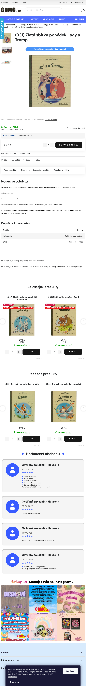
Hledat (59, 10)
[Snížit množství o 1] (45, 145)
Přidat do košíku (68, 145)
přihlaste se (60, 266)
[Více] (79, 19)
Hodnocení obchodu (43, 454)
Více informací (51, 120)
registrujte (78, 266)
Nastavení (14, 682)
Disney (28, 153)
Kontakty (15, 2)
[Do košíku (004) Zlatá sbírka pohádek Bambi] (73, 352)
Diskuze (24, 170)
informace (12, 677)
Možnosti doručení (77, 128)
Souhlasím (70, 671)
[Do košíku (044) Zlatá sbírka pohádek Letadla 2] (73, 439)
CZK (63, 2)
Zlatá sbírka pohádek (74, 236)
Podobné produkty (61, 170)
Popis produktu (10, 170)
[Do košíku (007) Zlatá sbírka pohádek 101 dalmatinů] (31, 352)
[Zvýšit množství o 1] (52, 145)
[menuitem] (15, 19)
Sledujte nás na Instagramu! (52, 582)
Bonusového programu (25, 135)
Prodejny (4, 2)
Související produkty (41, 170)
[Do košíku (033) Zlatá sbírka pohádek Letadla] (31, 439)
